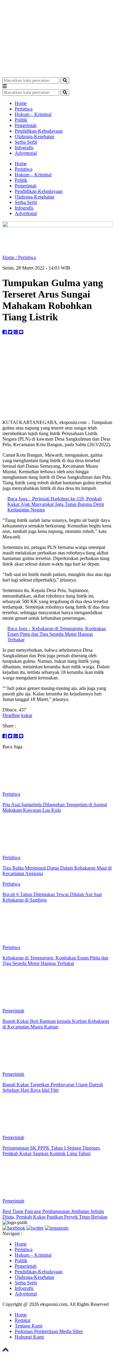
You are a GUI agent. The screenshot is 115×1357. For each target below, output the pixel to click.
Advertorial (26, 153)
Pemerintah (25, 125)
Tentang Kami (28, 1325)
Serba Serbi (26, 142)
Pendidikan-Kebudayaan (39, 131)
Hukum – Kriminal (33, 114)
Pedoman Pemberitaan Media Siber (49, 1331)
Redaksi (22, 1320)
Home (21, 103)
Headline (11, 715)
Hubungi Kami (29, 1336)
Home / (10, 257)
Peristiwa (24, 108)
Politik (21, 119)
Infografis (24, 147)
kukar (26, 715)
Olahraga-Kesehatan (34, 136)
